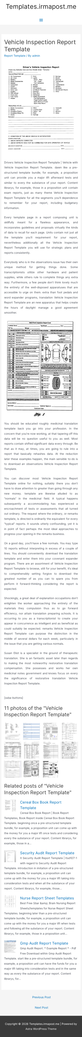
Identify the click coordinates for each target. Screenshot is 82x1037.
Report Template (14, 55)
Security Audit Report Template (47, 853)
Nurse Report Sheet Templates (47, 898)
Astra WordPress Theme (41, 1028)
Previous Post (41, 997)
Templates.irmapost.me (41, 6)
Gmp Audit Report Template (44, 943)
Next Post (41, 1007)
